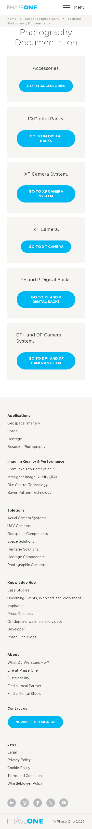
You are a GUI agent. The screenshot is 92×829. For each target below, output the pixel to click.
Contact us (17, 708)
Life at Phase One (22, 670)
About (13, 655)
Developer (16, 629)
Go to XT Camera (45, 246)
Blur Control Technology (27, 485)
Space (12, 431)
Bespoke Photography (42, 18)
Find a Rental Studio (24, 694)
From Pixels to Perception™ (30, 469)
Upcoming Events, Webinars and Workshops (44, 598)
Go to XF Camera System (46, 193)
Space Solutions (20, 541)
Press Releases (20, 614)
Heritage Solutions (22, 549)
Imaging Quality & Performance (35, 461)
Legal (12, 744)
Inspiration (16, 606)
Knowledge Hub (21, 583)
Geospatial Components (27, 534)
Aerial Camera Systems (26, 518)
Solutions (15, 510)
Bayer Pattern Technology (29, 493)
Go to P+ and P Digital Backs (46, 299)
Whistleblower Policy (25, 783)
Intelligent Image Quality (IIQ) (32, 477)
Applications (18, 416)
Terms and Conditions (25, 776)
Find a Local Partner (24, 686)
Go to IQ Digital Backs (46, 138)
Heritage (14, 439)
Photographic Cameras (26, 565)
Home (11, 18)
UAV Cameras (19, 526)
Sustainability (18, 678)
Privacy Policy (19, 760)
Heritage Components (26, 557)
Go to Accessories (46, 86)
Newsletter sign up (35, 722)
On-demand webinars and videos (35, 622)
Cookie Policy (18, 768)
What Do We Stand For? (28, 662)
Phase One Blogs (21, 637)
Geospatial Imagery (23, 423)
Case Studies (18, 590)
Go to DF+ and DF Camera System (46, 360)
